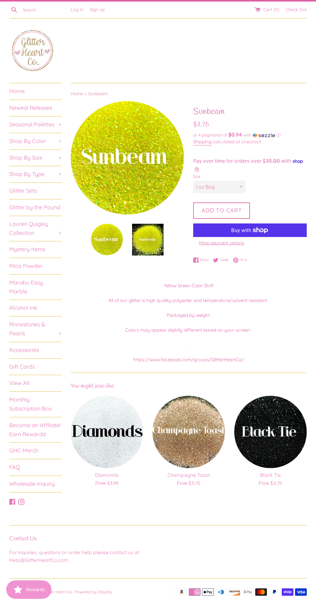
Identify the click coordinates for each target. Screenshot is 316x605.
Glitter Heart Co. (58, 591)
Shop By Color (35, 141)
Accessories (24, 350)
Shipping (202, 142)
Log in (77, 9)
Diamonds (107, 475)
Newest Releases (30, 107)
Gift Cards (22, 366)
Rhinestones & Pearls (35, 329)
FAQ (14, 467)
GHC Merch (23, 450)
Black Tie (270, 475)
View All (19, 382)
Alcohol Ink (23, 307)
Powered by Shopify (93, 591)
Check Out (296, 9)
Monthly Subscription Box (30, 404)
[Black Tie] (270, 432)
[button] (250, 135)
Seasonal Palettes (35, 124)
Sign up (97, 9)
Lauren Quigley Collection (35, 228)
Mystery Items (27, 249)
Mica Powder (26, 265)
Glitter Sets (23, 190)
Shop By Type (35, 174)
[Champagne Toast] (188, 432)
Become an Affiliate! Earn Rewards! (34, 430)
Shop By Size (35, 157)
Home (17, 91)
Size (196, 176)
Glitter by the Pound (34, 207)
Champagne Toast (189, 475)
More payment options (221, 243)
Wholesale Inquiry (32, 483)
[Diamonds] (107, 432)
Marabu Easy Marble (26, 287)
